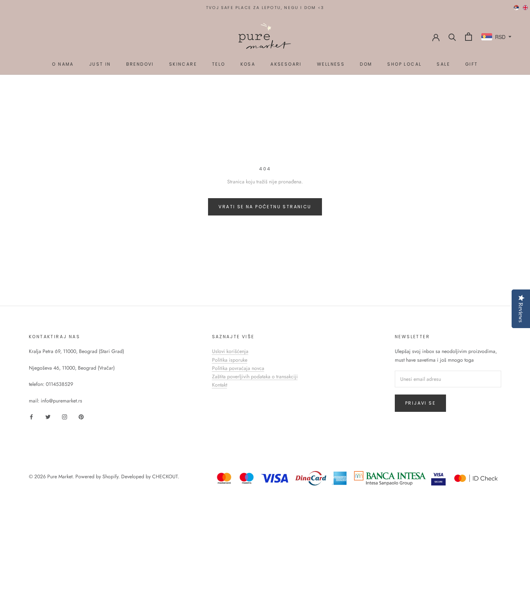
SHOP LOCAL (404, 64)
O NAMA (63, 64)
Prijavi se (420, 403)
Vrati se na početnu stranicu (264, 207)
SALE (443, 64)
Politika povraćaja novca (238, 368)
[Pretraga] (452, 36)
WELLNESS (331, 64)
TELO (218, 64)
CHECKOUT (165, 476)
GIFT (471, 64)
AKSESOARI (286, 64)
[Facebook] (31, 416)
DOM (366, 64)
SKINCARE (183, 64)
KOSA (248, 64)
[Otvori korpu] (468, 36)
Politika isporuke (229, 359)
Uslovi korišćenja (230, 351)
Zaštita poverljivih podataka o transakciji (255, 376)
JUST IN (100, 64)
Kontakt (219, 384)
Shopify (110, 476)
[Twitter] (47, 416)
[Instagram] (64, 416)
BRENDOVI (140, 64)
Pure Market (59, 476)
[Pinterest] (81, 416)
